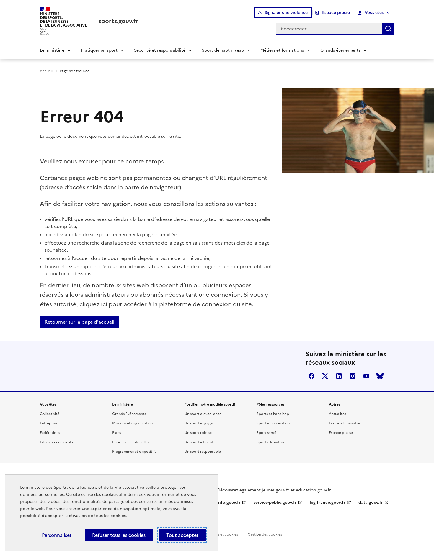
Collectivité (49, 413)
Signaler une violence (286, 12)
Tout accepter (182, 535)
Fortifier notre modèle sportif (210, 404)
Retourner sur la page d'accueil (79, 321)
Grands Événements (129, 413)
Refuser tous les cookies (119, 535)
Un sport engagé (199, 423)
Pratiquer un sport (99, 50)
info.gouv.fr (229, 502)
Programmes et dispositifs (134, 451)
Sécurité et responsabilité (159, 50)
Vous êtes (374, 12)
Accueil (46, 71)
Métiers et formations (282, 50)
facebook (311, 376)
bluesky (380, 376)
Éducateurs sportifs (56, 442)
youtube (366, 376)
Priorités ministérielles (130, 442)
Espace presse (336, 12)
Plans (116, 432)
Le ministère (52, 50)
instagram (352, 376)
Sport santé (266, 432)
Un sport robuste (199, 432)
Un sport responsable (203, 451)
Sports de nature (271, 442)
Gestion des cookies (265, 534)
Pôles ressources (270, 404)
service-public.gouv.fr (275, 502)
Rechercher (388, 29)
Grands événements (340, 50)
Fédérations (50, 432)
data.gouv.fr (370, 502)
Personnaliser (56, 535)
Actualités (337, 413)
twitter (325, 376)
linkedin (339, 376)
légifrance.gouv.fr (327, 502)
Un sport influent (199, 442)
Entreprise (48, 423)
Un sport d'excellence (203, 413)
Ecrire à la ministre (344, 423)
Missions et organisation (132, 423)
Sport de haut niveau (223, 50)
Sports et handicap (273, 413)
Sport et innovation (273, 423)
